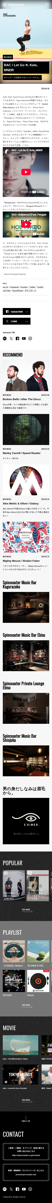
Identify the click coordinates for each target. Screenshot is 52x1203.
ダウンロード (30, 290)
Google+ (24, 287)
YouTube (7, 290)
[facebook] (17, 340)
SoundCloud (17, 290)
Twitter (32, 287)
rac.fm (5, 287)
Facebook (14, 287)
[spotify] (4, 340)
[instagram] (30, 340)
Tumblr (40, 287)
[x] (11, 340)
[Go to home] (13, 4)
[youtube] (24, 340)
